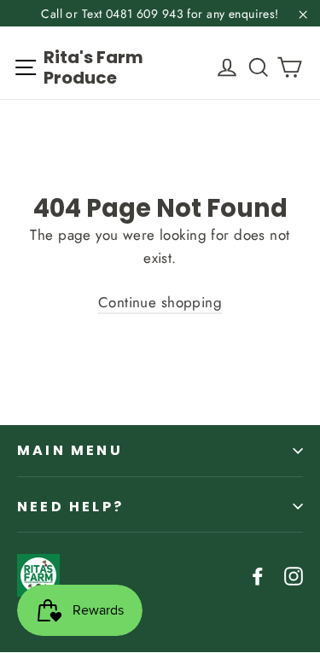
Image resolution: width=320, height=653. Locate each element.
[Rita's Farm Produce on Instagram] (293, 574)
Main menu (70, 450)
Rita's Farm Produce (93, 67)
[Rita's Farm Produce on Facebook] (257, 574)
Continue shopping (160, 302)
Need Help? (70, 506)
